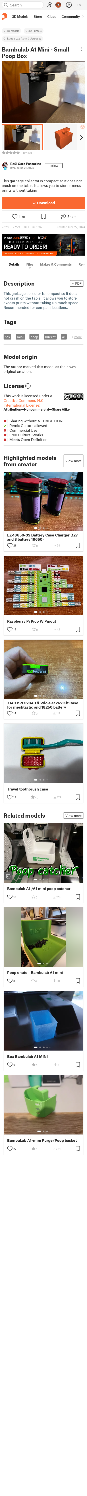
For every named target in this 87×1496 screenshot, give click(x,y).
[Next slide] (81, 137)
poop (34, 337)
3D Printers (35, 30)
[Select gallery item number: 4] (47, 528)
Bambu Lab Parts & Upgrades (23, 38)
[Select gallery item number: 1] (35, 528)
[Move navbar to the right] (82, 16)
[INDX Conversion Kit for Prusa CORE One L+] (43, 245)
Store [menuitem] (38, 16)
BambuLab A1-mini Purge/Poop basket (42, 1140)
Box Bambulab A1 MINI (27, 1056)
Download (46, 203)
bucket (50, 337)
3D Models (12, 30)
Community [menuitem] (71, 16)
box (7, 337)
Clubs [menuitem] (51, 16)
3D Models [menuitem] (20, 16)
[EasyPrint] (49, 5)
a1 (63, 337)
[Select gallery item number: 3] (44, 528)
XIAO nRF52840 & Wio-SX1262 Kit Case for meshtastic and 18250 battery (42, 705)
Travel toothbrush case (27, 789)
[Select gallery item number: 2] (40, 528)
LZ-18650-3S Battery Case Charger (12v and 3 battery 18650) (42, 537)
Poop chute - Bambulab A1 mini (35, 972)
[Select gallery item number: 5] (50, 528)
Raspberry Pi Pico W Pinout (31, 621)
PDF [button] (78, 283)
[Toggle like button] (9, 545)
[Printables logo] (4, 16)
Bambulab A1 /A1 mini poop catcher (38, 888)
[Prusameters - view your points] (58, 5)
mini (20, 337)
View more (73, 461)
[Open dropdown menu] (81, 49)
